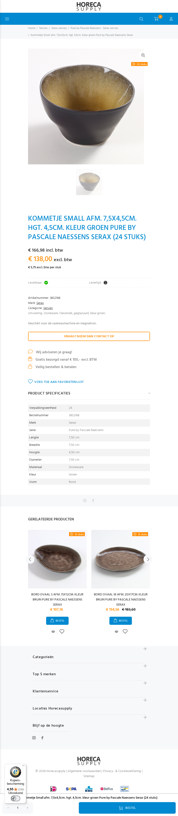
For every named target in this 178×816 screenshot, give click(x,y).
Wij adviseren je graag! (53, 352)
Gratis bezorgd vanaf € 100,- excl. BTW (66, 360)
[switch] (15, 798)
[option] (92, 182)
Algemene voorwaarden (84, 771)
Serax (40, 303)
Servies (43, 28)
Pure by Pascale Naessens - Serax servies (94, 28)
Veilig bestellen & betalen (55, 367)
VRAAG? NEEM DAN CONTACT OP (89, 336)
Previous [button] (30, 559)
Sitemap (89, 776)
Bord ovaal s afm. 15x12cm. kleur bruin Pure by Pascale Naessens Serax (57, 599)
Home (31, 28)
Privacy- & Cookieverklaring (122, 771)
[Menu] (23, 766)
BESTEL (60, 621)
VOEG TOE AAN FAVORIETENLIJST (59, 382)
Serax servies (59, 28)
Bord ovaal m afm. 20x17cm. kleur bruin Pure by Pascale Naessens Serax (121, 599)
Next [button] (147, 559)
